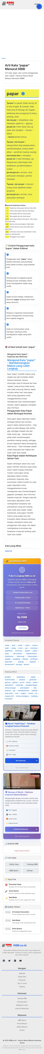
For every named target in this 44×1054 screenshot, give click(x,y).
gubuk (15, 682)
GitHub (22, 1030)
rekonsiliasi (17, 653)
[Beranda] (8, 3)
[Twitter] (9, 961)
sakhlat (34, 690)
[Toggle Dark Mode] (39, 6)
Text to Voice (22, 983)
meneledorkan (23, 690)
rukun (27, 645)
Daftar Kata (22, 977)
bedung (34, 696)
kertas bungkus (22, 696)
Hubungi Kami (22, 1002)
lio (36, 693)
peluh (35, 651)
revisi (20, 648)
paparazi (8, 551)
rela (34, 688)
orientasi (33, 648)
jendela (8, 677)
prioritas (18, 651)
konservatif (9, 664)
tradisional (9, 656)
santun (26, 664)
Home (4, 58)
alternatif (8, 662)
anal (13, 645)
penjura (22, 680)
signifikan (9, 651)
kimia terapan (10, 688)
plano (35, 682)
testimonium (10, 680)
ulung (13, 648)
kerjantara (21, 677)
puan (7, 653)
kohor (28, 682)
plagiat (7, 659)
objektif (33, 662)
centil (20, 645)
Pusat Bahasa (22, 1023)
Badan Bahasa (22, 1027)
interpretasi (32, 656)
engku (23, 693)
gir (14, 690)
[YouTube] (20, 961)
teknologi (20, 656)
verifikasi (33, 659)
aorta (22, 682)
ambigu (21, 662)
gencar (7, 682)
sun (26, 648)
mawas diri (9, 696)
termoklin (8, 699)
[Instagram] (15, 961)
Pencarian (22, 980)
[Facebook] (4, 961)
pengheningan (31, 685)
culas (7, 645)
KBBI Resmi (22, 1020)
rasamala (19, 685)
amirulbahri (24, 688)
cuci (16, 693)
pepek (27, 651)
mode (30, 693)
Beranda (22, 973)
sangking (16, 659)
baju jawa (9, 693)
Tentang (22, 987)
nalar (7, 648)
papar (33, 677)
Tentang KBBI (22, 998)
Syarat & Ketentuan (22, 1008)
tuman (34, 645)
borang (19, 664)
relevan (25, 659)
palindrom (9, 685)
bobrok (8, 690)
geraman (32, 680)
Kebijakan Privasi (22, 1005)
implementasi (31, 653)
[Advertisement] (22, 33)
